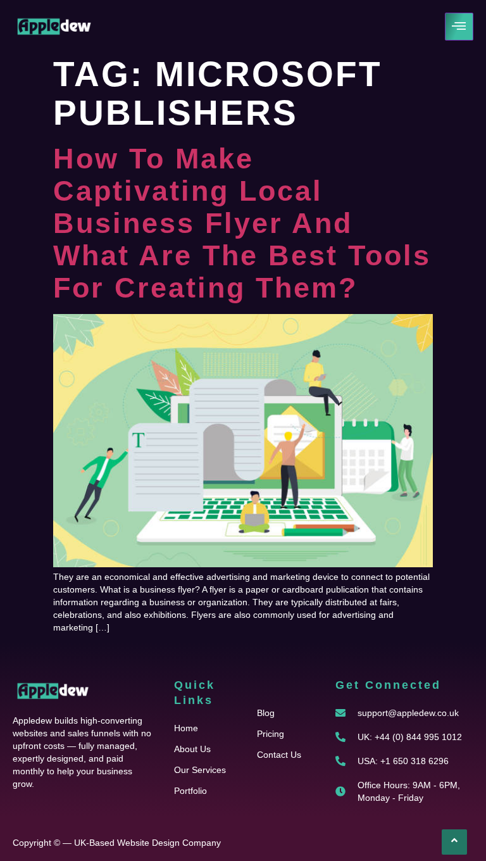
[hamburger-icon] (459, 27)
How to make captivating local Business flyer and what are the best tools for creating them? (242, 223)
